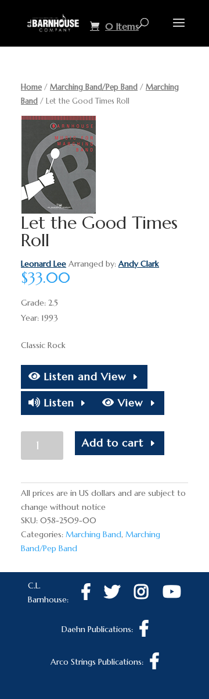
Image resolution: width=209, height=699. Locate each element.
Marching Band (93, 534)
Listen (57, 402)
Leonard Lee (43, 263)
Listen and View (84, 376)
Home (31, 87)
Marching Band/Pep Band (94, 87)
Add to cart (112, 442)
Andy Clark (138, 263)
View (128, 402)
